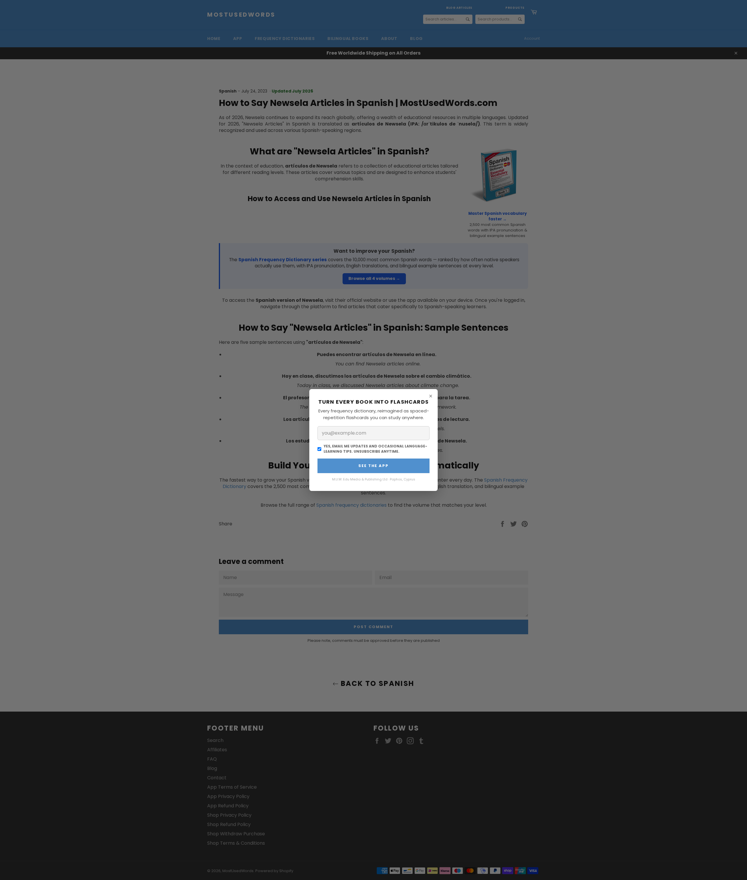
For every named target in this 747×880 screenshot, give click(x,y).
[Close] (431, 396)
